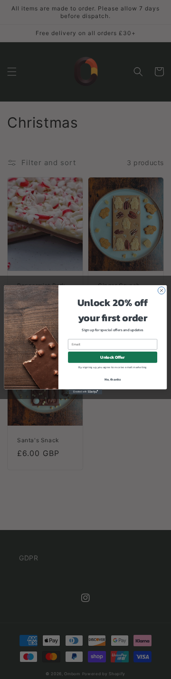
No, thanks (112, 379)
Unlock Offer (112, 357)
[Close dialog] (161, 290)
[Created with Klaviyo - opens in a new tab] (85, 391)
